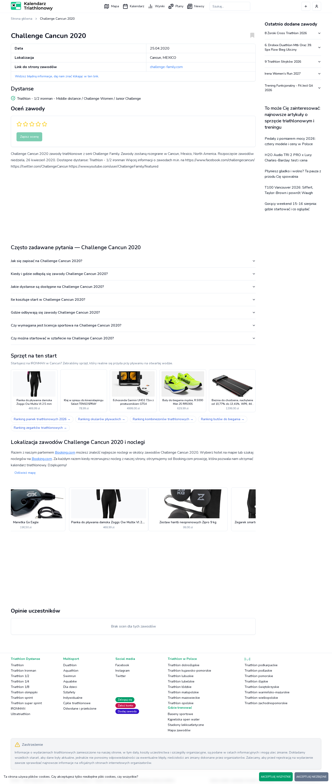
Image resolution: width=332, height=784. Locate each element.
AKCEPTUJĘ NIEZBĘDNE (311, 777)
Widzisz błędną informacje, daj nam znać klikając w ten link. (57, 76)
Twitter (120, 676)
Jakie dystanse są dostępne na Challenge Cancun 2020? (57, 286)
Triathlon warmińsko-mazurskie (267, 692)
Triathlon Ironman (23, 670)
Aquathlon (70, 670)
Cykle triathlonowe (77, 703)
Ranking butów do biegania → (222, 419)
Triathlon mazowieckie (184, 698)
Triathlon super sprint (26, 703)
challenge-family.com (166, 66)
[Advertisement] (133, 205)
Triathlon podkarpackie (261, 665)
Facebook (122, 665)
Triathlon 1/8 (20, 687)
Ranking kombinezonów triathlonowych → (163, 419)
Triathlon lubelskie (181, 681)
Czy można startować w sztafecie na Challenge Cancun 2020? (62, 338)
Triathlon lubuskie (181, 676)
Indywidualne (72, 698)
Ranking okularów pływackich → (101, 419)
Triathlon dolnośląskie (183, 665)
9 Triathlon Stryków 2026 (283, 61)
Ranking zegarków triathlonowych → (40, 428)
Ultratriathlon (20, 714)
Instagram (122, 670)
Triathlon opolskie (181, 703)
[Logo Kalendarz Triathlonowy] (32, 6)
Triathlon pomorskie (259, 676)
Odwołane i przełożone (79, 708)
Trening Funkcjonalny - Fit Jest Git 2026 (289, 87)
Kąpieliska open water (184, 719)
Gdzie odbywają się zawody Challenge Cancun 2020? (55, 312)
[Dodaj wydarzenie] (305, 6)
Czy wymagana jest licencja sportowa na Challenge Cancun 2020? (66, 325)
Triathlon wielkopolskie (261, 698)
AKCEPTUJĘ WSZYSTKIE (276, 777)
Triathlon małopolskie (183, 692)
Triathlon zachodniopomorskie (266, 703)
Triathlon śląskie (256, 681)
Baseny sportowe (180, 714)
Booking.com (65, 452)
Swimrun (69, 676)
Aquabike (70, 681)
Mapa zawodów (179, 730)
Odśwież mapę (24, 473)
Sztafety (69, 692)
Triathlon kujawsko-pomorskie (189, 670)
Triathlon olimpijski (24, 692)
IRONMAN (18, 708)
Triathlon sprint (22, 698)
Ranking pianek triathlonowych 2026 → (42, 419)
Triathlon (17, 665)
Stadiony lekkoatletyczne (186, 725)
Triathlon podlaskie (258, 670)
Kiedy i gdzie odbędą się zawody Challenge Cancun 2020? (59, 273)
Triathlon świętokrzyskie (262, 687)
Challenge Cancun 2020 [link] (57, 19)
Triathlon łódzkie (180, 687)
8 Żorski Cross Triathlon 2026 (286, 33)
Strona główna (21, 19)
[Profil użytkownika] (316, 6)
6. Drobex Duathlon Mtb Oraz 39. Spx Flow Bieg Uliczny (288, 47)
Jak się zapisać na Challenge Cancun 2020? (46, 260)
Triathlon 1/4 (20, 681)
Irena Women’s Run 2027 (283, 73)
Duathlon (70, 665)
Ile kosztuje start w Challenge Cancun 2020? (48, 299)
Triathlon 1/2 (20, 676)
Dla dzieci (70, 687)
